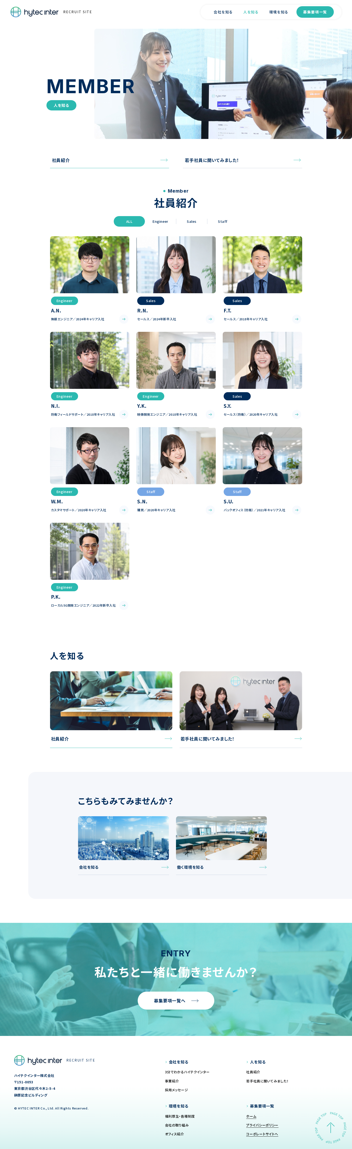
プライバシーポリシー (262, 1125)
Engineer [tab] (160, 221)
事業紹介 (172, 1081)
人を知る (251, 11)
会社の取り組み (177, 1125)
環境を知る (278, 11)
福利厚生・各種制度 (180, 1116)
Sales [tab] (191, 221)
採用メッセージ (176, 1089)
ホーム (251, 1116)
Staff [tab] (222, 221)
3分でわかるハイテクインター (187, 1071)
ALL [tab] (129, 221)
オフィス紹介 (174, 1134)
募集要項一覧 (315, 11)
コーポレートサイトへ (262, 1134)
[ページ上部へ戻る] (330, 1127)
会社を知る (223, 11)
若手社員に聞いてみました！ (267, 1081)
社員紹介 (253, 1071)
